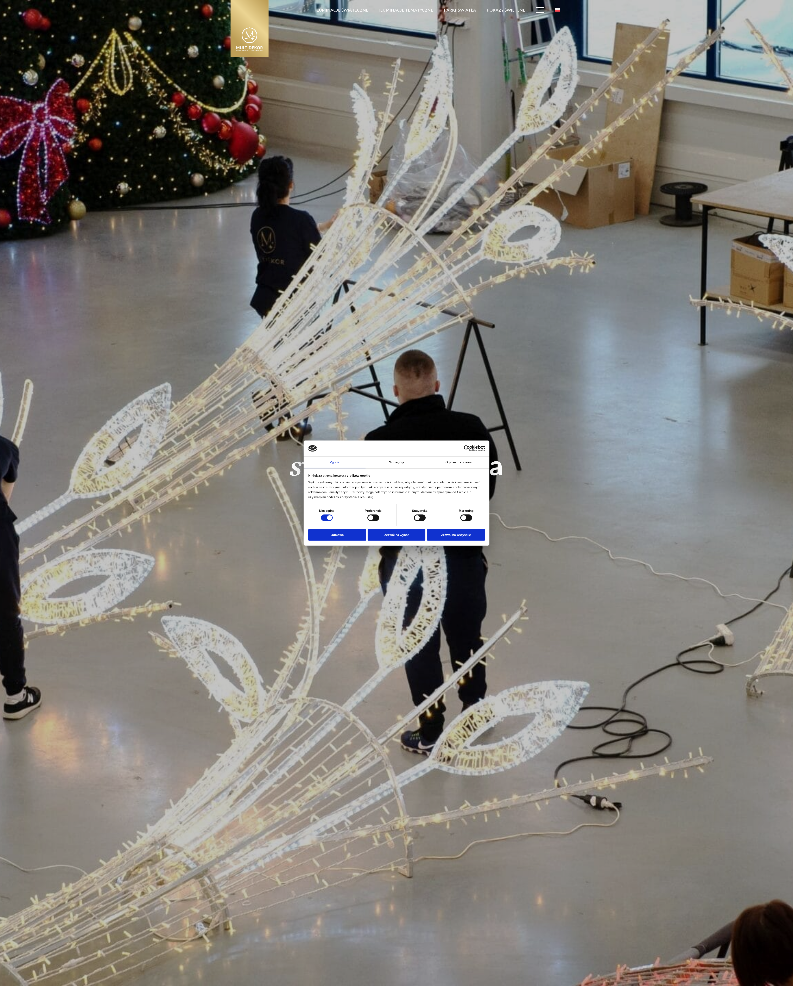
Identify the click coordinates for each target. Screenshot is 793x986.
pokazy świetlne (506, 9)
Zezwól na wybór (396, 534)
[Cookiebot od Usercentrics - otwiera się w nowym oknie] (467, 448)
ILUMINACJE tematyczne (406, 9)
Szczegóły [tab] (396, 462)
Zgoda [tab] (334, 462)
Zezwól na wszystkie (456, 534)
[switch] (373, 517)
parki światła (460, 9)
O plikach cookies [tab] (458, 462)
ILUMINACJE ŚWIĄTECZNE (341, 9)
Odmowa (337, 534)
